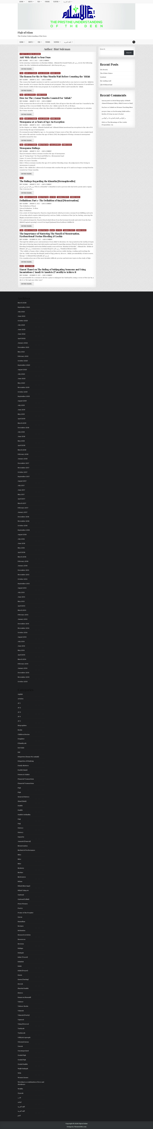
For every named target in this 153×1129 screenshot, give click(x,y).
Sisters (52, 197)
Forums (47, 1)
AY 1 (19, 703)
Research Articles (24, 935)
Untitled (103, 77)
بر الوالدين (105, 118)
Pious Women (29, 266)
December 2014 (23, 624)
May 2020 (21, 383)
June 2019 (21, 410)
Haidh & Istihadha (31, 73)
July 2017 (21, 485)
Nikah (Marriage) (24, 886)
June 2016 (21, 543)
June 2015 (21, 597)
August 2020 (22, 369)
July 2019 (21, 405)
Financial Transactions (26, 779)
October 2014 (22, 632)
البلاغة (20, 1102)
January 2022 (23, 343)
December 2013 (23, 672)
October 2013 (22, 681)
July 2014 (21, 641)
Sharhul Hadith (23, 988)
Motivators (22, 877)
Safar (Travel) (23, 957)
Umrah (20, 1046)
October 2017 (22, 472)
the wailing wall (105, 81)
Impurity (21, 837)
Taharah (21, 1011)
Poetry (20, 908)
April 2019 (21, 418)
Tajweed (21, 1019)
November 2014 (23, 628)
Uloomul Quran (23, 1042)
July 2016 (21, 539)
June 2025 (21, 316)
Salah (20, 966)
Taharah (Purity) (63, 197)
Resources (21, 939)
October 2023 (23, 320)
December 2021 (23, 347)
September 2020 (24, 365)
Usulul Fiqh (22, 1055)
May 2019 (21, 414)
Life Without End (106, 85)
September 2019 (24, 396)
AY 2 (19, 708)
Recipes (21, 926)
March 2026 (22, 303)
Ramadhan (21, 921)
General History (23, 797)
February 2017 (23, 508)
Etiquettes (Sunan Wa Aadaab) (30, 54)
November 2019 (23, 387)
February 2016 (23, 561)
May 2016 (21, 548)
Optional (21, 895)
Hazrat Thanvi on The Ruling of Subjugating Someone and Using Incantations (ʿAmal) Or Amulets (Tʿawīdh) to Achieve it (53, 271)
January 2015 (22, 619)
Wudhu (20, 1089)
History (20, 828)
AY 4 (19, 716)
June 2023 (21, 329)
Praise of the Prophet (25, 913)
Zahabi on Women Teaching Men (121, 107)
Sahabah (21, 961)
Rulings (20, 948)
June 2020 (21, 378)
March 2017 (22, 503)
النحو (19, 1115)
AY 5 (19, 721)
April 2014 (21, 655)
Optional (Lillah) (23, 899)
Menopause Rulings (30, 147)
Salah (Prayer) (23, 970)
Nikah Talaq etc (23, 890)
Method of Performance (26, 850)
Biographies (22, 725)
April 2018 (21, 445)
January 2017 (22, 512)
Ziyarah (20, 1093)
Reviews (21, 944)
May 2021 (21, 352)
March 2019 (22, 423)
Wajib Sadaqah (23, 1068)
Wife (19, 1073)
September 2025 (24, 307)
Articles (20, 699)
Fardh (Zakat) (22, 770)
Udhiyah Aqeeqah (24, 1037)
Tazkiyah (55, 1)
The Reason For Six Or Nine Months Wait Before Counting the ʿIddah (55, 76)
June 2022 (21, 334)
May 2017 (21, 494)
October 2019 (22, 392)
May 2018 (21, 441)
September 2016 (24, 530)
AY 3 (19, 712)
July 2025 (21, 312)
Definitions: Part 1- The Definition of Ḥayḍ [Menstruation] (49, 200)
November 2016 (23, 521)
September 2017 (24, 476)
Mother (20, 872)
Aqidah (20, 694)
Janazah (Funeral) (24, 841)
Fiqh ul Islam (25, 32)
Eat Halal (21, 748)
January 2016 (22, 566)
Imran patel (106, 100)
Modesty (21, 868)
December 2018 (23, 427)
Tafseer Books (23, 1006)
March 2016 (22, 557)
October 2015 (22, 579)
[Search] (134, 42)
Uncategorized (23, 1051)
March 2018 (22, 450)
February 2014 (23, 664)
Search (102, 49)
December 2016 (23, 517)
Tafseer (20, 1002)
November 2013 (23, 677)
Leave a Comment (44, 60)
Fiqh (38, 1)
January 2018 (22, 459)
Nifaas (52, 230)
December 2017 (23, 463)
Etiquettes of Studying (26, 761)
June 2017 (21, 490)
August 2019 (22, 401)
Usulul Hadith (23, 1064)
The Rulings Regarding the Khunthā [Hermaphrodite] (47, 181)
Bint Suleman (24, 60)
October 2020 (23, 361)
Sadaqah (21, 953)
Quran (21, 1)
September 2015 (24, 583)
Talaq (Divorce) (44, 73)
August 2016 (22, 534)
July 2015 (21, 592)
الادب (19, 1098)
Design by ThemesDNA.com (76, 1127)
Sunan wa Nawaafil (24, 997)
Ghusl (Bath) (22, 801)
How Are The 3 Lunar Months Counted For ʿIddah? (46, 97)
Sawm (20, 975)
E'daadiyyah (22, 743)
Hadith (30, 1)
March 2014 (22, 659)
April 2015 (21, 606)
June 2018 (21, 436)
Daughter (21, 739)
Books (20, 730)
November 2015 (23, 574)
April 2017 (21, 499)
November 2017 (23, 468)
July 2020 (21, 374)
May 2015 (21, 601)
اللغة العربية (67, 1)
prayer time (106, 111)
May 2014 (21, 650)
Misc (21, 266)
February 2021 (23, 356)
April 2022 (21, 338)
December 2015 (23, 570)
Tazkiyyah (21, 1033)
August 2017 (22, 481)
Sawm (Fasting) (23, 979)
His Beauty (104, 69)
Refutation (21, 930)
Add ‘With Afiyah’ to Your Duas (35, 57)
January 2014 (22, 668)
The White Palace (106, 73)
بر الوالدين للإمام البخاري (118, 118)
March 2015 (22, 610)
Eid (19, 752)
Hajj (19, 819)
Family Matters (23, 765)
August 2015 (22, 588)
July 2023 (21, 325)
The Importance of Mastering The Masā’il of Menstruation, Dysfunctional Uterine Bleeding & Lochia (50, 235)
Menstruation (43, 145)
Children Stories (24, 734)
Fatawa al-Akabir (24, 774)
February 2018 (23, 454)
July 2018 (21, 432)
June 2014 (21, 646)
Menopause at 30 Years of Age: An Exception (42, 121)
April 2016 (21, 552)
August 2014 (22, 637)
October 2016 (22, 525)
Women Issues (55, 73)
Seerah (20, 984)
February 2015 (23, 615)
